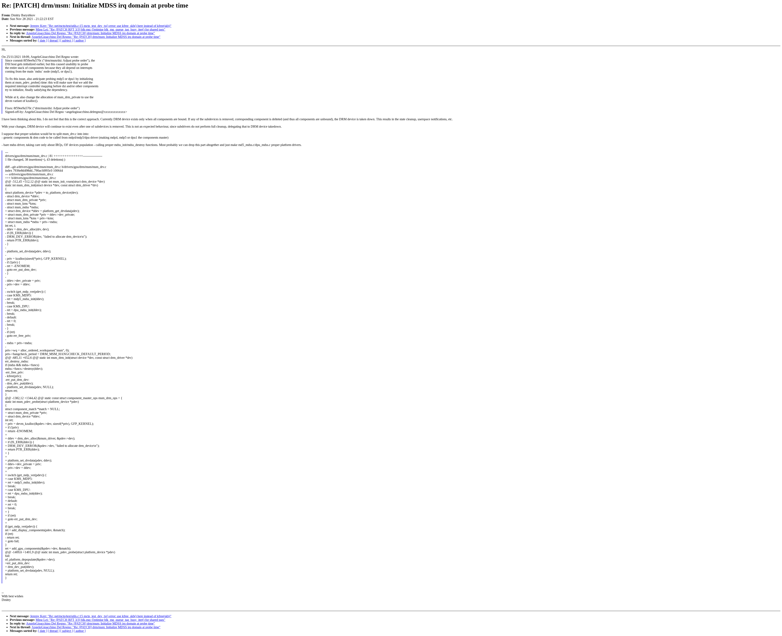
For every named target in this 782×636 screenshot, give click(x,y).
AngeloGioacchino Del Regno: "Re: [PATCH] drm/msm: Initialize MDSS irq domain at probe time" (90, 33)
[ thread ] (53, 40)
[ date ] (42, 40)
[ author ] (80, 40)
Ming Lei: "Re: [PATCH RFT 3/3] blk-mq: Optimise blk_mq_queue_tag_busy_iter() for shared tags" (100, 29)
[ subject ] (66, 40)
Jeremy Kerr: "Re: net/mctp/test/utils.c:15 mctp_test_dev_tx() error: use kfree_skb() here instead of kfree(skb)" (100, 26)
